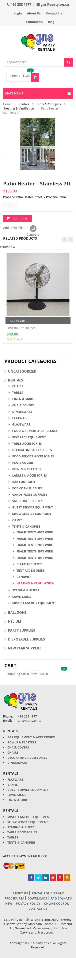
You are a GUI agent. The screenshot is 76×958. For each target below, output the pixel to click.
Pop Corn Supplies (27, 488)
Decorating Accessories (32, 450)
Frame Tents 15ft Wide (34, 551)
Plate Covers (23, 463)
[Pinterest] (60, 877)
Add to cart (20, 218)
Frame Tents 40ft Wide (34, 532)
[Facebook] (31, 877)
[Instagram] (67, 877)
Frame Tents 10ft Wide (34, 558)
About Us (34, 13)
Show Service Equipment (32, 514)
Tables (17, 392)
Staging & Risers (25, 590)
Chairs (17, 386)
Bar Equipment (24, 482)
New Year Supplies (25, 648)
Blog (51, 22)
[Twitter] (38, 877)
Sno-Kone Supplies (27, 501)
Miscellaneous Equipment (34, 603)
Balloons (17, 612)
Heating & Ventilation (19, 108)
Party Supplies (21, 630)
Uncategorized (22, 371)
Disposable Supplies (26, 639)
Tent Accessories (30, 570)
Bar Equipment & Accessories (31, 737)
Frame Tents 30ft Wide (34, 539)
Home (7, 104)
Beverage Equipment (29, 437)
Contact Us (54, 13)
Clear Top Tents (29, 564)
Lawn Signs (21, 597)
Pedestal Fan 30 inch (21, 328)
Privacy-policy (28, 903)
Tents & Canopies (48, 104)
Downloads (37, 898)
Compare (33, 228)
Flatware (20, 418)
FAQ (54, 898)
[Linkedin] (45, 877)
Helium (14, 621)
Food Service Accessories (33, 456)
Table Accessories (27, 443)
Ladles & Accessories (29, 475)
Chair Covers (23, 405)
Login (18, 13)
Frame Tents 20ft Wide (34, 545)
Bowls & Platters (26, 469)
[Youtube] (52, 877)
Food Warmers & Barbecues (35, 431)
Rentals (24, 104)
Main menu (14, 93)
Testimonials (33, 22)
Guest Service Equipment (32, 507)
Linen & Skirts (23, 399)
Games (17, 520)
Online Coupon (56, 903)
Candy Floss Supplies (29, 495)
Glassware (21, 424)
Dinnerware (22, 412)
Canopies (23, 577)
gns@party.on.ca (54, 4)
